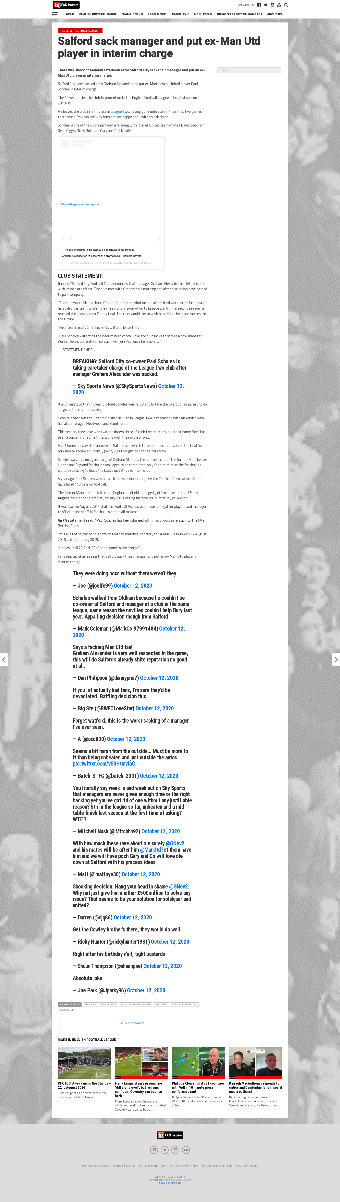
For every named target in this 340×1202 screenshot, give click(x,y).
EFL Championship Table (217, 1165)
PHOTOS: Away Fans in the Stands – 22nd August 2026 (84, 1085)
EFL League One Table (152, 1165)
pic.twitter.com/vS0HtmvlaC (104, 763)
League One (157, 14)
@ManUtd (150, 849)
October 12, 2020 (133, 585)
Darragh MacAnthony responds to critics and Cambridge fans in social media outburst (255, 1087)
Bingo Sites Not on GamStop (239, 14)
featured (161, 1004)
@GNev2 (175, 843)
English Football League (100, 1004)
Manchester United (184, 1004)
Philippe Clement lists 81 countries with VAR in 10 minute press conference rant (198, 1087)
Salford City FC (103, 262)
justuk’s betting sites (170, 1183)
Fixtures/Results (247, 1165)
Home (70, 14)
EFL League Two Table (184, 1165)
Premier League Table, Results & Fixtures (108, 1165)
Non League (203, 14)
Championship (132, 14)
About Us (274, 14)
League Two (180, 14)
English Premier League (98, 14)
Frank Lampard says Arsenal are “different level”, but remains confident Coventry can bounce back (138, 1089)
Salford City (68, 1010)
